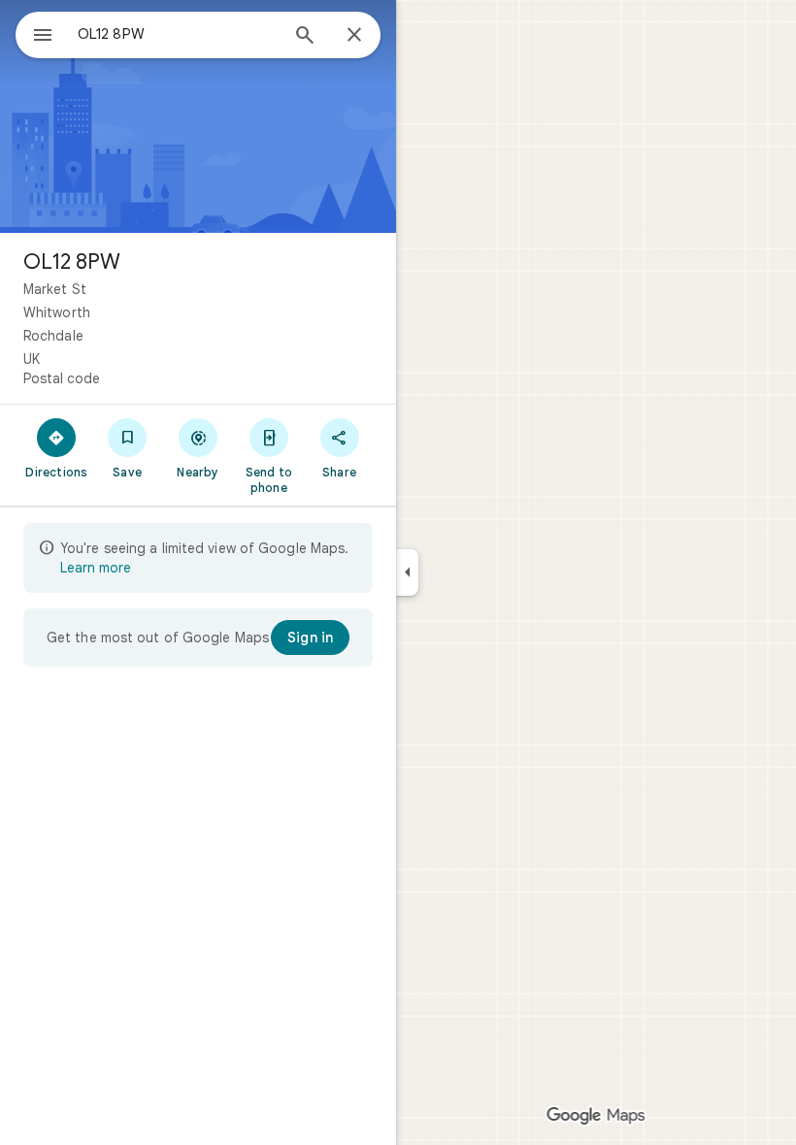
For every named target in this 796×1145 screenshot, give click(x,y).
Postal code (61, 378)
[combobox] (178, 34)
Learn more (95, 567)
